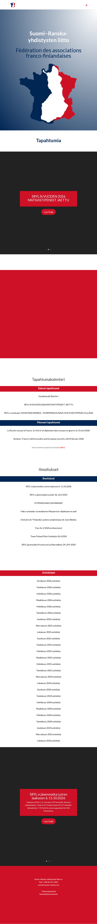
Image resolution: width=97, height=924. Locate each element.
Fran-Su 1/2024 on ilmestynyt (48, 528)
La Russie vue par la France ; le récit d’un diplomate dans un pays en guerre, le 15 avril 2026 (48, 430)
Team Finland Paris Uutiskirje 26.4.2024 (49, 536)
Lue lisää (48, 211)
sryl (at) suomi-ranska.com (48, 885)
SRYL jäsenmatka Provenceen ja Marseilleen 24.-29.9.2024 (48, 544)
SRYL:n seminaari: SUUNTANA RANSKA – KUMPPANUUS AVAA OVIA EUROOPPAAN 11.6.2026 (48, 413)
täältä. (62, 447)
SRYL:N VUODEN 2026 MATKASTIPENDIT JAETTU (48, 198)
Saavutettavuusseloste (48, 894)
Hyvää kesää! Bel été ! (48, 396)
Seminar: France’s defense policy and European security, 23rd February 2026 (48, 438)
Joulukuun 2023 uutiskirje (48, 728)
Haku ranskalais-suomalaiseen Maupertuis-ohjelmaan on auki (49, 511)
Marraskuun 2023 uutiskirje (48, 734)
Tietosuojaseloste (48, 891)
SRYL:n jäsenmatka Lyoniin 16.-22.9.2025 (48, 494)
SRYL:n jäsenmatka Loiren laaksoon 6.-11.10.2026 (48, 486)
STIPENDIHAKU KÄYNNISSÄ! (48, 503)
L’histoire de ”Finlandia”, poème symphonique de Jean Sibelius (48, 519)
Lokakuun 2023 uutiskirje (48, 740)
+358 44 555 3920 (50, 882)
